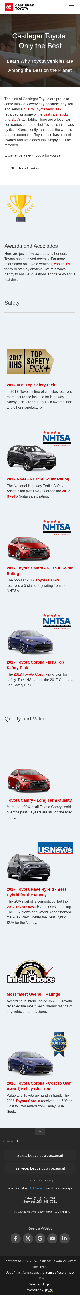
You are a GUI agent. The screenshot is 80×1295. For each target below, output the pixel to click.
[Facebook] (16, 1238)
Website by (35, 1290)
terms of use (55, 1272)
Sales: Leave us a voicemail (40, 1155)
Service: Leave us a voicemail (40, 1168)
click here (35, 1188)
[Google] (40, 1238)
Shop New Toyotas (25, 168)
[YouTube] (52, 1238)
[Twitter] (28, 1238)
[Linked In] (65, 1238)
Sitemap (35, 1284)
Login (47, 1284)
